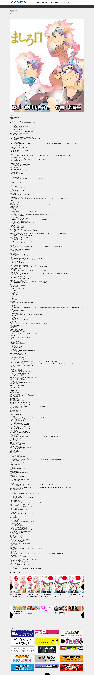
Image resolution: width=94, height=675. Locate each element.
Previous (10, 587)
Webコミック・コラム (60, 2)
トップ (11, 6)
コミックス (44, 2)
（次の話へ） (13, 570)
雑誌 (38, 2)
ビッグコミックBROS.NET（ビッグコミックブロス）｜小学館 (18, 2)
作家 (51, 2)
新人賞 (69, 2)
